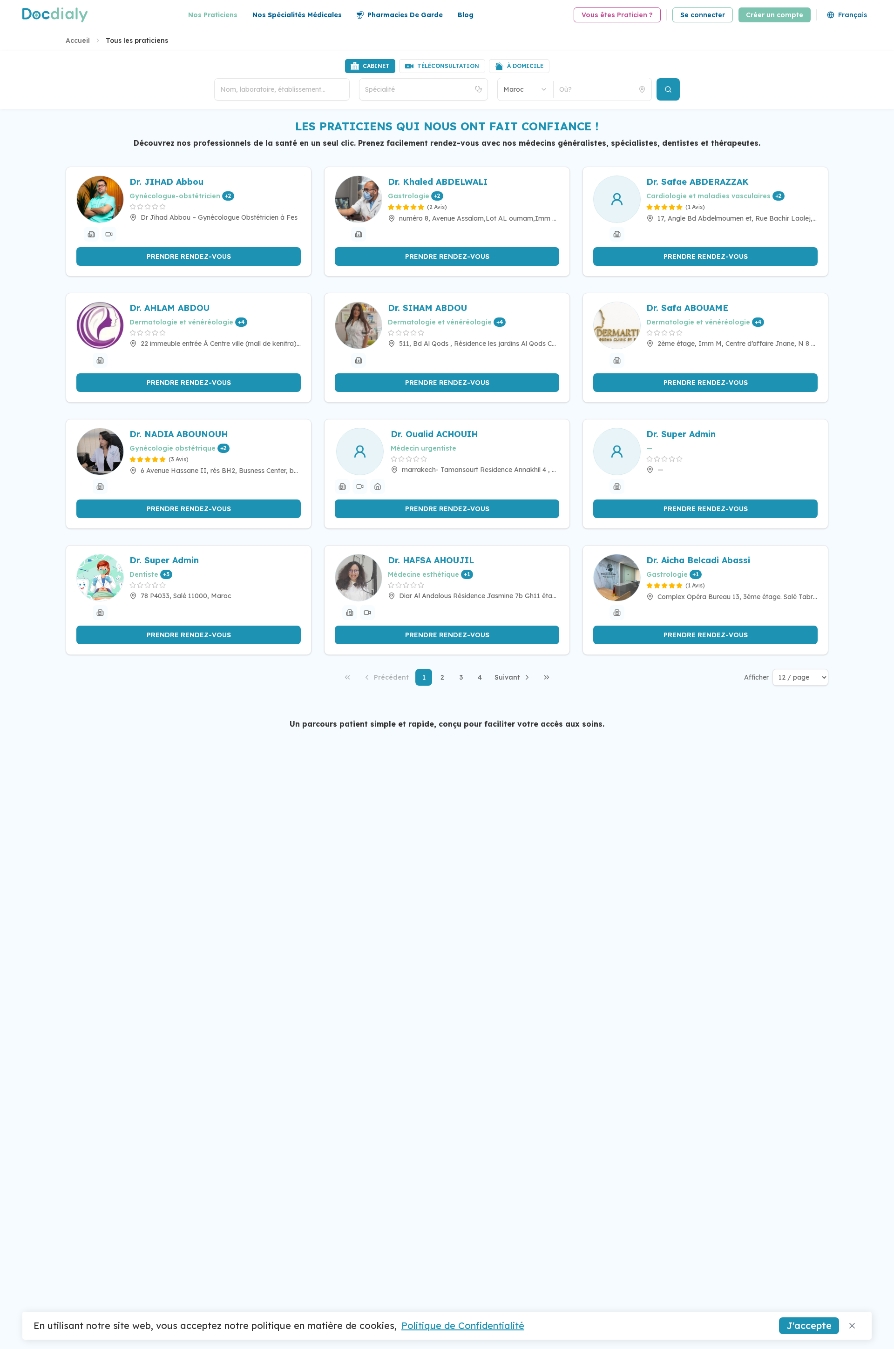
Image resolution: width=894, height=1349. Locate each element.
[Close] (852, 1325)
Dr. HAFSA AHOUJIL (431, 560)
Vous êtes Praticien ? (617, 15)
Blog (466, 15)
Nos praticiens (212, 15)
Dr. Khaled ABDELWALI (438, 181)
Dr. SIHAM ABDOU (427, 308)
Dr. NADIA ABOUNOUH (178, 434)
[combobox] (526, 89)
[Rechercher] (668, 89)
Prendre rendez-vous (189, 256)
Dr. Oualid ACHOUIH (434, 434)
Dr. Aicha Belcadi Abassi (698, 560)
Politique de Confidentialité (462, 1325)
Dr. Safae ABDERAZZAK (697, 181)
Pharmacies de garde (405, 15)
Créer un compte (774, 15)
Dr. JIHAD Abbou (166, 181)
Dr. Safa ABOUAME (687, 308)
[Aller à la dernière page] (546, 677)
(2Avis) (437, 206)
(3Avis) (179, 459)
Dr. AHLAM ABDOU (169, 308)
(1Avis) (695, 206)
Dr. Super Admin (681, 434)
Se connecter (702, 15)
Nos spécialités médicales (297, 15)
